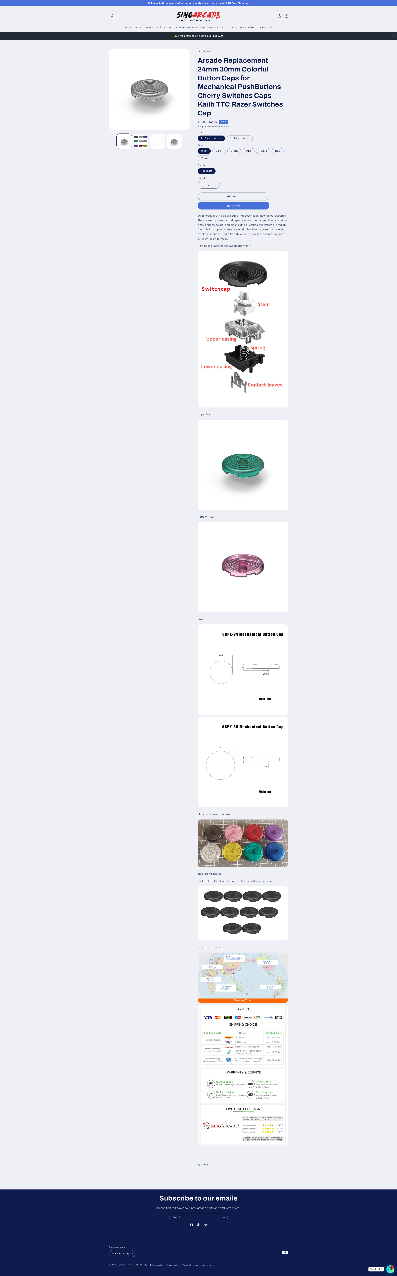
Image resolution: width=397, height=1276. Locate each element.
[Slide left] (112, 141)
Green (234, 151)
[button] (112, 16)
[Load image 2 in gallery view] (140, 141)
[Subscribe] (224, 1217)
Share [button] (204, 1165)
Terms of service (190, 1265)
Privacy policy (172, 1265)
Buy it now (233, 206)
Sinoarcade (122, 1265)
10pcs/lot (206, 171)
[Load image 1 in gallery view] (124, 141)
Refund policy (156, 1265)
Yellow (205, 158)
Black (219, 151)
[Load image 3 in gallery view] (157, 141)
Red (277, 151)
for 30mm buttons (211, 138)
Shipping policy (208, 1265)
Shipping (202, 127)
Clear (204, 151)
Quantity (202, 178)
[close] (393, 35)
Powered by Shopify (137, 1265)
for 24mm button (239, 138)
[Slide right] (186, 141)
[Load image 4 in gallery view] (174, 141)
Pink (248, 151)
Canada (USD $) (120, 1254)
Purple (263, 151)
